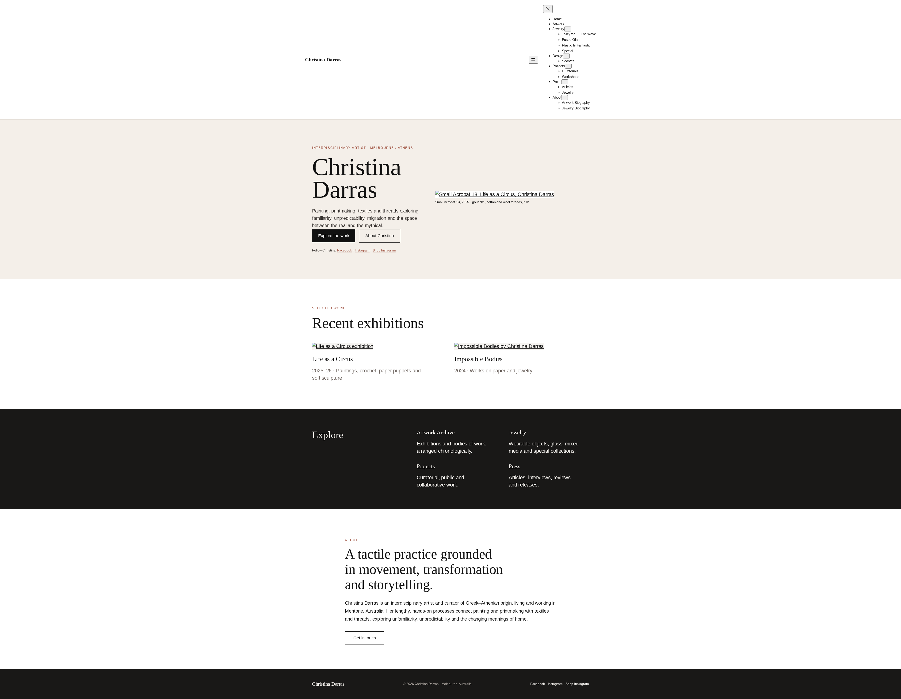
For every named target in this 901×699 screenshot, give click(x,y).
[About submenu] (564, 97)
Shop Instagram (384, 250)
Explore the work (333, 235)
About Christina (379, 235)
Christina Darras (323, 59)
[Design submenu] (566, 56)
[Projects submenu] (568, 66)
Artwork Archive (436, 432)
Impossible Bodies (478, 359)
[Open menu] (533, 60)
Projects (426, 466)
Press (514, 466)
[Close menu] (548, 9)
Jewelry (517, 432)
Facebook (344, 250)
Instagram (362, 250)
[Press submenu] (564, 81)
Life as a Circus (332, 359)
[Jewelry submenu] (567, 29)
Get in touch (364, 638)
